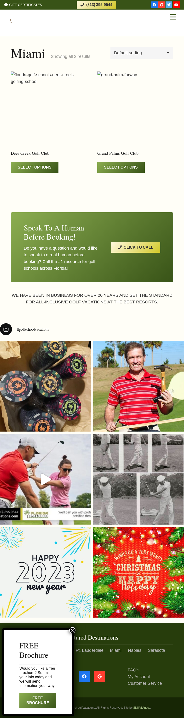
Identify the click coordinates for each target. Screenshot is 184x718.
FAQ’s (133, 670)
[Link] (23, 16)
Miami (115, 650)
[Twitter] (169, 4)
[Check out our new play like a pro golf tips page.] (138, 386)
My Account (139, 676)
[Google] (161, 4)
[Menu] (173, 17)
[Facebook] (154, 4)
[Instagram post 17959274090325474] (45, 572)
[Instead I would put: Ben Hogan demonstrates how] (138, 479)
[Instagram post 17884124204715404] (138, 572)
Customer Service (145, 683)
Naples (134, 650)
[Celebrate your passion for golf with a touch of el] (45, 386)
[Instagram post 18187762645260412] (45, 479)
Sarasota (156, 650)
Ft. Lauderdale (90, 650)
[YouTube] (176, 4)
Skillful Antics (141, 707)
